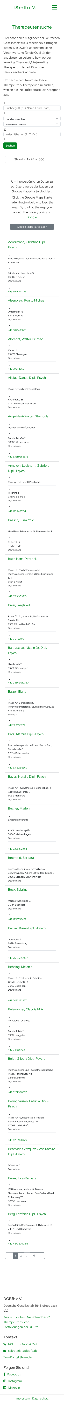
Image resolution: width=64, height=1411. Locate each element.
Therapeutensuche (16, 1322)
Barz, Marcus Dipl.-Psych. (26, 734)
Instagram (15, 1381)
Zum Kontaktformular (18, 1357)
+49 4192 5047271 (18, 1243)
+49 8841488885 (17, 330)
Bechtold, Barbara (21, 857)
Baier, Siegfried (19, 605)
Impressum (23, 1398)
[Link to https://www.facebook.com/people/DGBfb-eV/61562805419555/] (4, 1374)
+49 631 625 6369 (17, 767)
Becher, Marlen (19, 808)
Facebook (14, 1374)
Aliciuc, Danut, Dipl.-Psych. (27, 377)
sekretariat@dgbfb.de (23, 1351)
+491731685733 (16, 1049)
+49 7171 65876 (16, 638)
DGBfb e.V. (25, 7)
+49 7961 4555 (16, 368)
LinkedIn (14, 1387)
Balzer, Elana (17, 691)
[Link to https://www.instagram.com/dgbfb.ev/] (4, 1380)
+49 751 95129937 (18, 957)
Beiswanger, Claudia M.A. (26, 1009)
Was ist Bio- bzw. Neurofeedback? (26, 1317)
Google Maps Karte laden (32, 227)
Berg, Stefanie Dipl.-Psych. (27, 1214)
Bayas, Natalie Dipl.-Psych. (27, 776)
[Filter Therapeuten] (9, 159)
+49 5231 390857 (17, 1092)
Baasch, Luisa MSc (21, 520)
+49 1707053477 (17, 919)
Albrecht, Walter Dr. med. (26, 339)
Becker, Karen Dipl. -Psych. (27, 928)
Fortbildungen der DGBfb (21, 1327)
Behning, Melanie (20, 966)
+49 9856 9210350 (18, 682)
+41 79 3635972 (16, 725)
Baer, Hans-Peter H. (22, 558)
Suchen (10, 145)
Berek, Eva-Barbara (22, 1178)
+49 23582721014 (17, 848)
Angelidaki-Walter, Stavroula (28, 416)
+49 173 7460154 (17, 511)
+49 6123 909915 (17, 596)
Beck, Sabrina (17, 889)
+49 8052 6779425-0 (23, 1344)
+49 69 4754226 (17, 291)
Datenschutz (40, 1398)
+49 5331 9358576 (18, 456)
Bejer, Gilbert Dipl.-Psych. (26, 1058)
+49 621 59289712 (17, 1140)
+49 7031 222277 (17, 1000)
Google (31, 217)
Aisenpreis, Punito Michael (26, 300)
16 (33, 1255)
